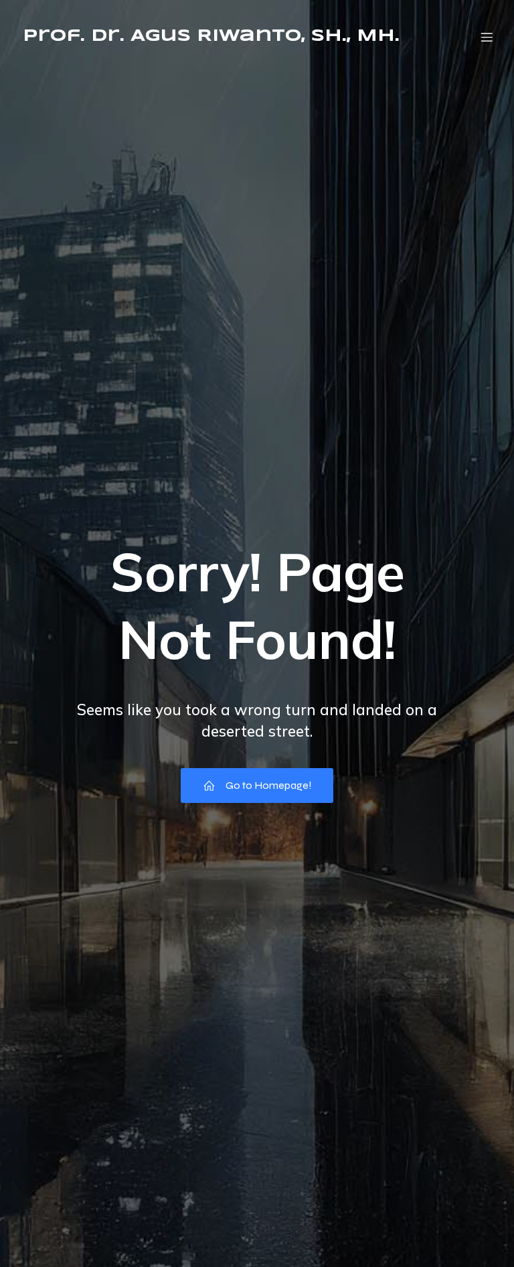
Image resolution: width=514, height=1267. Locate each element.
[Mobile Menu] (486, 36)
